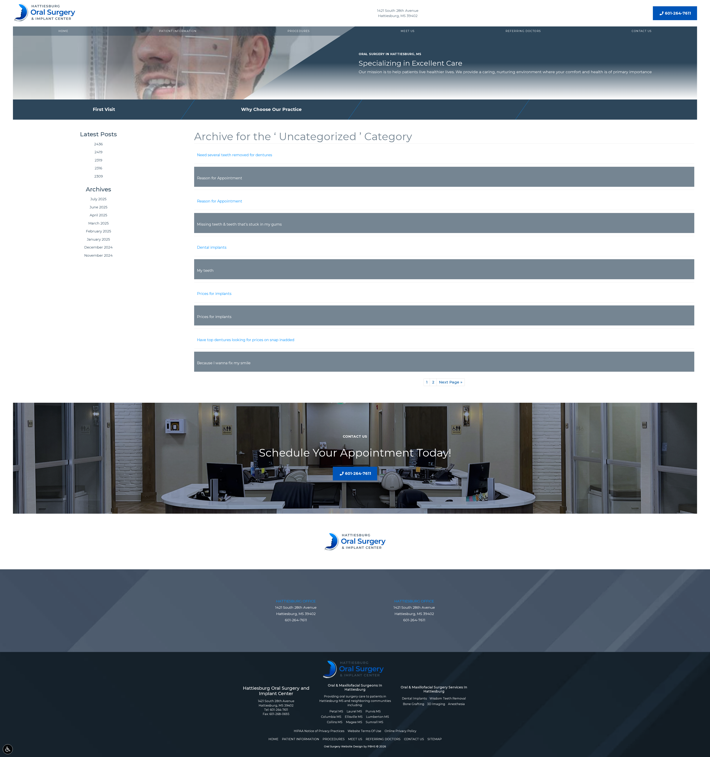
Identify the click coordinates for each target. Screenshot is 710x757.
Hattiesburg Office (296, 601)
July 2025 (98, 199)
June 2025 (98, 207)
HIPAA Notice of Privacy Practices (319, 731)
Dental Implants (414, 698)
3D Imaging (436, 704)
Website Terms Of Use (364, 731)
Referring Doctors (523, 31)
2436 (98, 144)
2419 (98, 152)
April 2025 (98, 215)
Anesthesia (456, 704)
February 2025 (98, 231)
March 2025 (98, 223)
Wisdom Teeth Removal (448, 698)
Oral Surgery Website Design (343, 746)
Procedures (299, 31)
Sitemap (434, 739)
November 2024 (98, 255)
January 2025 (98, 239)
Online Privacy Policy (400, 731)
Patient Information (178, 31)
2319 (98, 160)
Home (63, 31)
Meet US (408, 31)
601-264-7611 (296, 620)
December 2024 (98, 247)
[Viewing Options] (8, 749)
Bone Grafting (413, 704)
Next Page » (450, 382)
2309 (98, 176)
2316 (98, 168)
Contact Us (642, 31)
